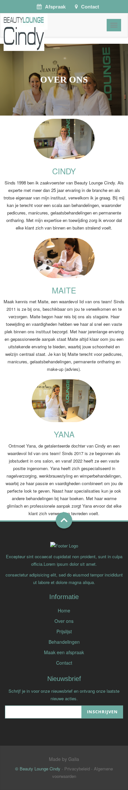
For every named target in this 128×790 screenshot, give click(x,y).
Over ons (64, 621)
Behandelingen (64, 642)
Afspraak (55, 6)
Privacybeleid (77, 769)
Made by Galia (64, 759)
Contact (90, 6)
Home (64, 610)
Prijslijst (64, 631)
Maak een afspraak (64, 652)
